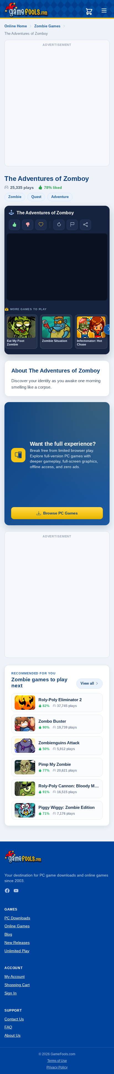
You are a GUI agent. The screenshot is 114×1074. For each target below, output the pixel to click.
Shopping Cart (17, 985)
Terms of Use (57, 1061)
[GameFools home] (26, 10)
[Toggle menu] (104, 11)
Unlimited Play (16, 951)
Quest (36, 197)
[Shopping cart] (89, 11)
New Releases (17, 942)
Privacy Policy (57, 1067)
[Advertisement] (57, 106)
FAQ (8, 1027)
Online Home (15, 26)
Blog (8, 934)
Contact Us (14, 1019)
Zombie (14, 197)
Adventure (60, 197)
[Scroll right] (108, 329)
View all (87, 683)
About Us (12, 1035)
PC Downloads (17, 918)
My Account (14, 976)
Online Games (17, 926)
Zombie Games (47, 26)
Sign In (10, 993)
